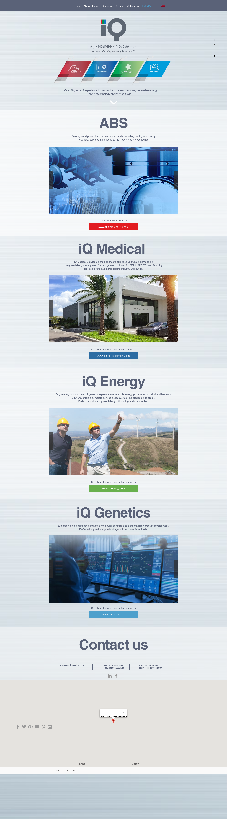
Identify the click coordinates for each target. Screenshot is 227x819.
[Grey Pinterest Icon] (43, 726)
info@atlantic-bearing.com (72, 665)
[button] (113, 308)
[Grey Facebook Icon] (17, 726)
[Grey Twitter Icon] (24, 726)
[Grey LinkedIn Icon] (109, 676)
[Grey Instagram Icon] (50, 726)
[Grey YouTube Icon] (37, 726)
